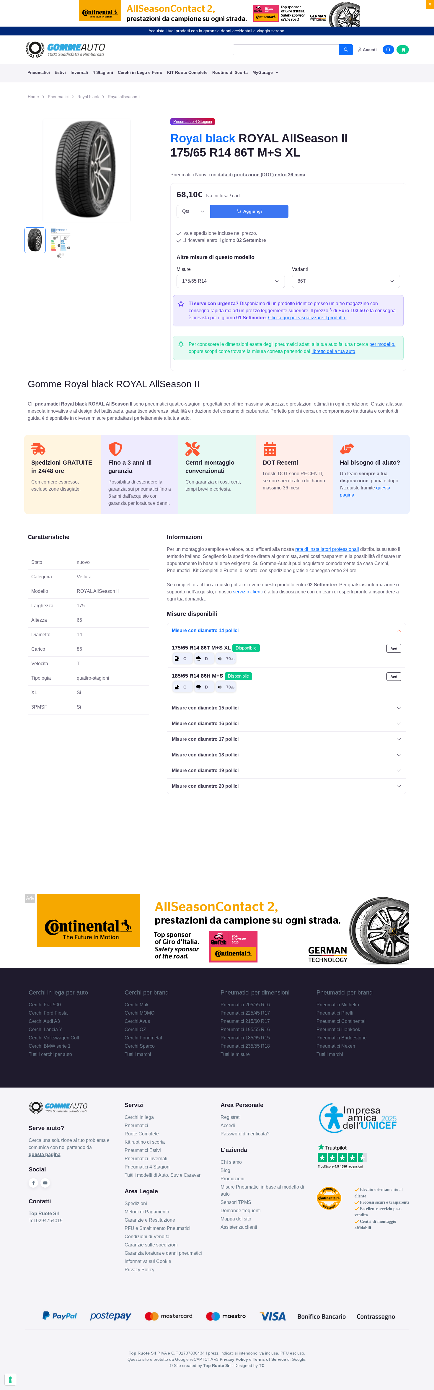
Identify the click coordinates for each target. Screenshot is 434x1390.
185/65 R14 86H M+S (210, 676)
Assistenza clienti (239, 1227)
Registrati (231, 1117)
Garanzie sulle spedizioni (151, 1244)
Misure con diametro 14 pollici (205, 630)
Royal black (88, 96)
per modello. (382, 344)
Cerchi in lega (139, 1117)
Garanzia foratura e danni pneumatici (163, 1253)
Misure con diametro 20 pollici (205, 786)
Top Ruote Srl (217, 1365)
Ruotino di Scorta (230, 72)
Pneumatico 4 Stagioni (192, 121)
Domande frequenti (241, 1210)
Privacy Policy (139, 1269)
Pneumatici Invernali (146, 1158)
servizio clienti (248, 591)
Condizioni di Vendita (147, 1236)
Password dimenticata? (245, 1133)
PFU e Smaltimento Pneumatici (157, 1228)
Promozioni (232, 1178)
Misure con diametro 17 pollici (205, 739)
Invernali (79, 72)
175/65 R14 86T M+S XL (214, 648)
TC (262, 1365)
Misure (184, 269)
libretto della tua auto (333, 351)
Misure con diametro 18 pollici (205, 754)
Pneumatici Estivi (143, 1150)
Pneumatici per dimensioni (255, 992)
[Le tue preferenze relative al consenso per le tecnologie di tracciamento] (10, 1379)
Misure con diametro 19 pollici (205, 770)
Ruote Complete (142, 1133)
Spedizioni (136, 1203)
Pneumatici (38, 72)
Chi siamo (231, 1162)
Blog (225, 1170)
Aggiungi (251, 211)
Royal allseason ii (124, 96)
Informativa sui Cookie (148, 1261)
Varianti (300, 269)
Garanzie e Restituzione (150, 1220)
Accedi (228, 1125)
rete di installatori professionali (327, 549)
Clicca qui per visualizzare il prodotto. (307, 317)
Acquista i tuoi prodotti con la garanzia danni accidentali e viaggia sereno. (217, 30)
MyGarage (263, 72)
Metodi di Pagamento (147, 1211)
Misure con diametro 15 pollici (205, 707)
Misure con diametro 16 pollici (205, 723)
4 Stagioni (103, 72)
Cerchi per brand (147, 992)
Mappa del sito (236, 1218)
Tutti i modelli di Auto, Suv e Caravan (163, 1175)
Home (33, 96)
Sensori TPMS (236, 1202)
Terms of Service (269, 1359)
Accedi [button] (369, 49)
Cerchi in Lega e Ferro (140, 72)
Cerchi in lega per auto (58, 992)
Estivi (60, 72)
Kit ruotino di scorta (145, 1142)
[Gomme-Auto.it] (65, 49)
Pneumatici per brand (344, 992)
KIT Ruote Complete (187, 72)
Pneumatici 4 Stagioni (148, 1166)
